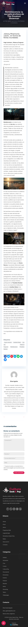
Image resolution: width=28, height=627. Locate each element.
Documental (6, 572)
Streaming (5, 589)
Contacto (5, 544)
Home (4, 521)
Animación (5, 560)
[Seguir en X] (11, 509)
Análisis (5, 557)
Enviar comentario (18, 472)
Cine (19, 21)
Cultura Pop (6, 569)
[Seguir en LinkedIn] (20, 509)
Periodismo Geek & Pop (9, 536)
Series (4, 586)
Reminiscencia (14, 346)
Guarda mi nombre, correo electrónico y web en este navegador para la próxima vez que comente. (14, 467)
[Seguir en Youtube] (17, 509)
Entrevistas (5, 574)
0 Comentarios (14, 22)
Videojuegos (6, 595)
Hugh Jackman (8, 342)
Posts (4, 524)
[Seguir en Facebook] (7, 509)
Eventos (5, 577)
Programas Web (7, 530)
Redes (4, 539)
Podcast (5, 580)
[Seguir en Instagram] (14, 509)
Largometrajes (6, 533)
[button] (3, 623)
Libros (4, 527)
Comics (4, 566)
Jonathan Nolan (17, 342)
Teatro (4, 592)
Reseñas (22, 21)
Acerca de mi (6, 541)
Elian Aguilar (8, 21)
